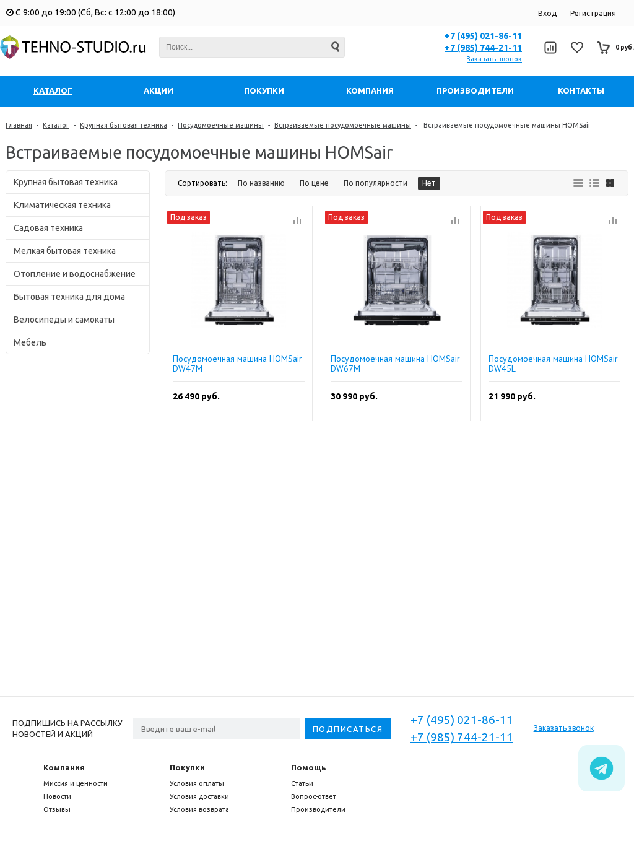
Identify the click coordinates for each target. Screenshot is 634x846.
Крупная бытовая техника (123, 125)
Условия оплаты (197, 783)
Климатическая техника (62, 205)
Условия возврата (199, 809)
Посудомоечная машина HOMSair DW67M (395, 363)
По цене (314, 183)
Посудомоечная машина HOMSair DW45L (553, 363)
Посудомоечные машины (221, 125)
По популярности (375, 183)
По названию (261, 183)
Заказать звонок (494, 59)
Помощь (308, 767)
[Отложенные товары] (577, 47)
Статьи (302, 783)
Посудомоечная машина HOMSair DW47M (237, 363)
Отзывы (57, 809)
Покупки (187, 767)
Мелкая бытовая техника (65, 251)
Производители (318, 809)
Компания (64, 767)
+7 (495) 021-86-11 (483, 36)
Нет (429, 183)
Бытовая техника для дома (69, 297)
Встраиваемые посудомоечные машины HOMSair (506, 125)
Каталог (56, 125)
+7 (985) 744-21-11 (483, 48)
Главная (19, 125)
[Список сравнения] (550, 47)
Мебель (30, 342)
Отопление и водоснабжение (75, 274)
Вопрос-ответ (313, 796)
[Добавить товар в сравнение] (297, 221)
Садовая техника (48, 228)
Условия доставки (199, 796)
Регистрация (593, 13)
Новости (57, 796)
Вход (547, 13)
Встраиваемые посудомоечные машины (342, 125)
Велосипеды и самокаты (64, 320)
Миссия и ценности (75, 783)
